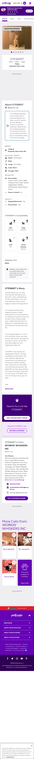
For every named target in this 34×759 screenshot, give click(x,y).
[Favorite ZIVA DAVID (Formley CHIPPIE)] (14, 535)
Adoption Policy (15, 484)
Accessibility (23, 648)
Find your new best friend (17, 418)
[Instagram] (17, 659)
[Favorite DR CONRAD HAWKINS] (29, 535)
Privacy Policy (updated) (12, 648)
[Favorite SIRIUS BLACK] (14, 562)
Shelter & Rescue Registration (13, 644)
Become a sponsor (17, 431)
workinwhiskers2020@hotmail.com (19, 488)
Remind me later (11, 14)
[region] (17, 751)
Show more (9, 389)
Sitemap (25, 644)
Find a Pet (16, 3)
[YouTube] (22, 659)
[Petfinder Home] (6, 3)
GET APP (29, 11)
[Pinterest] (26, 659)
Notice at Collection (21, 646)
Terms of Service (10, 646)
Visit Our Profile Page (16, 498)
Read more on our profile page (14, 480)
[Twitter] (12, 659)
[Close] (32, 746)
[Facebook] (8, 659)
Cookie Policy (8, 650)
